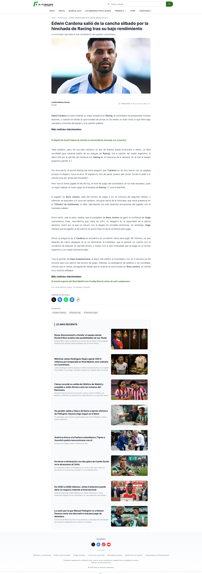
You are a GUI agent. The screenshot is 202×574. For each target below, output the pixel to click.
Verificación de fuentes (133, 555)
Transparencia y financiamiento (157, 555)
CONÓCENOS (144, 11)
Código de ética (79, 555)
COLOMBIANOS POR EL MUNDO (98, 11)
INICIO (52, 11)
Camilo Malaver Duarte (60, 102)
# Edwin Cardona (59, 313)
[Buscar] (169, 4)
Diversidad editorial (114, 555)
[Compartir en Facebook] (60, 299)
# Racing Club (75, 313)
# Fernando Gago (90, 313)
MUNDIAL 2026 (75, 11)
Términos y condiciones (42, 555)
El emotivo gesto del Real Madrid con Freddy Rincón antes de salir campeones (90, 281)
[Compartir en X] (53, 299)
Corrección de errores (96, 555)
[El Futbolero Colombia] (43, 4)
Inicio (53, 18)
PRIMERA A (119, 11)
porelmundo (62, 18)
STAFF (132, 11)
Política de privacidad (62, 555)
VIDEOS (61, 11)
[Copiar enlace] (78, 299)
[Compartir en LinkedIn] (72, 299)
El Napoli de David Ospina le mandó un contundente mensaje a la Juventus (88, 140)
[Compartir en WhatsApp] (66, 299)
